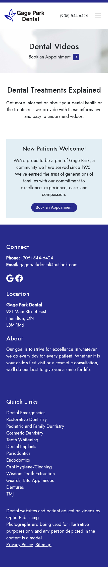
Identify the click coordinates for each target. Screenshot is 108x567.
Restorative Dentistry (26, 419)
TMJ (10, 494)
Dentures (15, 487)
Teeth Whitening (22, 440)
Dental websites (21, 511)
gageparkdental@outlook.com (48, 264)
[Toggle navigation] (98, 15)
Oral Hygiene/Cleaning (29, 467)
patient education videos (70, 511)
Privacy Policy (19, 544)
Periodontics (18, 453)
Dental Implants (21, 446)
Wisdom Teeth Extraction (30, 473)
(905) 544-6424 (74, 16)
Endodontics (18, 460)
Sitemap (43, 544)
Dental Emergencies (25, 412)
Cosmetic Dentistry (24, 433)
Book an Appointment (50, 57)
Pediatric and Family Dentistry (35, 426)
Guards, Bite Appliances (30, 480)
